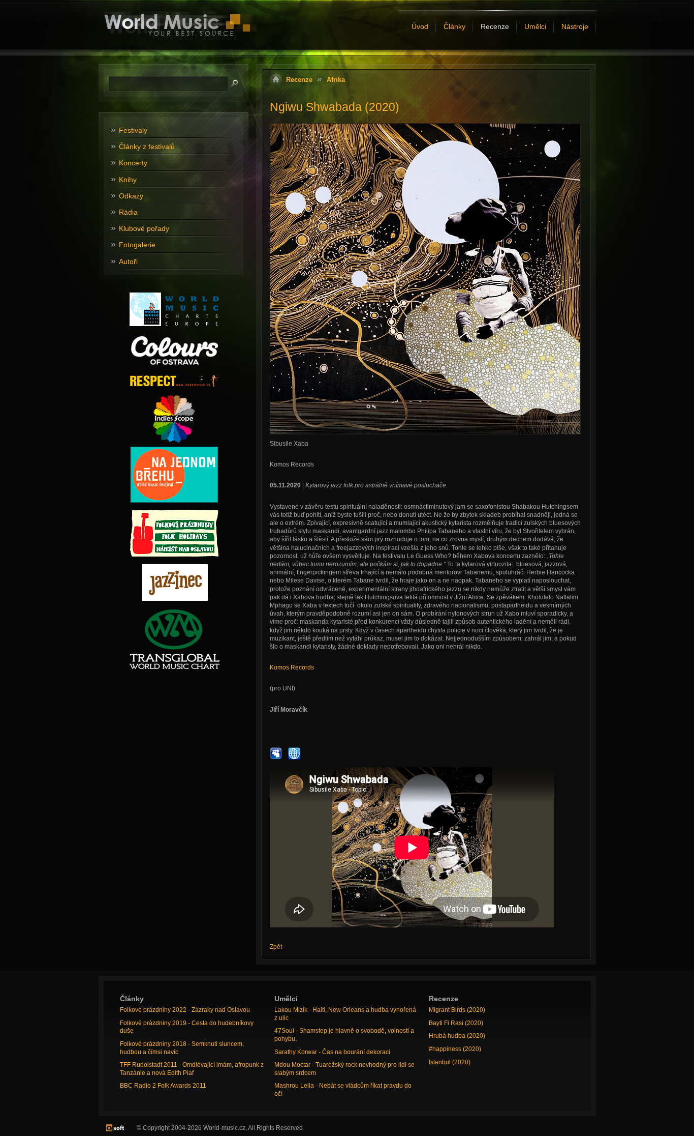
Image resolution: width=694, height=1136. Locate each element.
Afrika (336, 79)
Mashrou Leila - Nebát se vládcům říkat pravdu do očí (343, 1089)
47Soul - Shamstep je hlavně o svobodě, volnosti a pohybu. (344, 1034)
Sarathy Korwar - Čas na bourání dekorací (332, 1052)
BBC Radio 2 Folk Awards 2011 (163, 1085)
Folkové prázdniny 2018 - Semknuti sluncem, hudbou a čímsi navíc (182, 1048)
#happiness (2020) (455, 1049)
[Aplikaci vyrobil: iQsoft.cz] (115, 1127)
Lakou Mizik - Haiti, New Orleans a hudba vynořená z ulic (345, 1014)
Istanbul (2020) (449, 1062)
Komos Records (292, 667)
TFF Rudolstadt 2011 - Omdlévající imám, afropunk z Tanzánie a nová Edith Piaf (192, 1068)
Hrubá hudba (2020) (457, 1035)
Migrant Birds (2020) (457, 1009)
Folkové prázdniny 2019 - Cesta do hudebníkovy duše (187, 1027)
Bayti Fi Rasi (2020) (456, 1023)
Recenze (299, 79)
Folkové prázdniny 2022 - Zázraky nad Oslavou (185, 1009)
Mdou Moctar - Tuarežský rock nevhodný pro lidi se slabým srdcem (344, 1068)
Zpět (276, 946)
